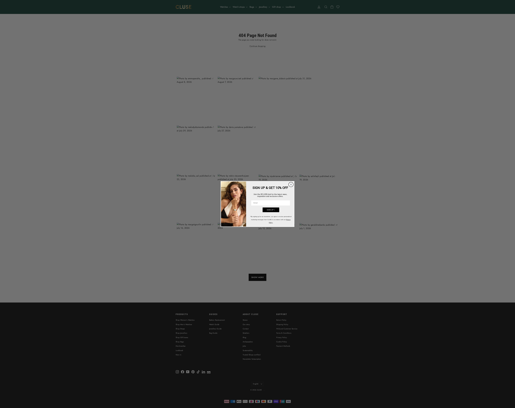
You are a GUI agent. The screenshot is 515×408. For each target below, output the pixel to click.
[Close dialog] (291, 184)
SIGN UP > (271, 210)
